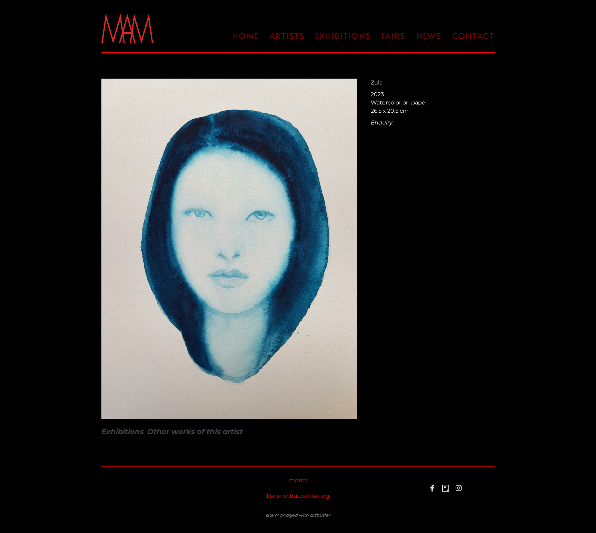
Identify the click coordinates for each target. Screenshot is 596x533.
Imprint (297, 480)
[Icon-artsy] (445, 488)
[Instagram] (459, 488)
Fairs (393, 35)
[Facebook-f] (432, 488)
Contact (473, 35)
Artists (287, 35)
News (429, 35)
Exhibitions (343, 35)
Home (246, 35)
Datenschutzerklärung (298, 496)
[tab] (122, 431)
